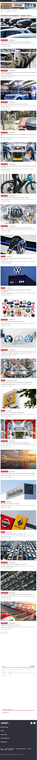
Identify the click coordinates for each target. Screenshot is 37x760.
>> (6, 632)
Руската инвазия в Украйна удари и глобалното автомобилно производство (17, 594)
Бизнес (3, 256)
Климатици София (5, 712)
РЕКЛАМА (29, 748)
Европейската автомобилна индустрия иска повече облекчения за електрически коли (18, 135)
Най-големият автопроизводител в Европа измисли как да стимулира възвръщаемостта (16, 290)
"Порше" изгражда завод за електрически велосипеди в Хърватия (15, 197)
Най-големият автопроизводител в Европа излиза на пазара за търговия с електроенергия (17, 259)
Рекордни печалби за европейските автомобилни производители (15, 443)
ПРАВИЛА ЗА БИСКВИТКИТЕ (21, 748)
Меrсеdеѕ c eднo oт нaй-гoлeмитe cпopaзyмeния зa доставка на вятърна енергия (18, 473)
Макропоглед (4, 471)
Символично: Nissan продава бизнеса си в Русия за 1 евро (13, 534)
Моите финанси (5, 738)
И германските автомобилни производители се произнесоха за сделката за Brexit (18, 351)
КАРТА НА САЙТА (4, 749)
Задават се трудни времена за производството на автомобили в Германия (17, 228)
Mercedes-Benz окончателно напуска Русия (10, 503)
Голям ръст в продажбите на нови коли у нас (10, 625)
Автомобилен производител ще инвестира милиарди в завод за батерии (16, 382)
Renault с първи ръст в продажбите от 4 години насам (12, 412)
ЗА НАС (2, 748)
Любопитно (4, 742)
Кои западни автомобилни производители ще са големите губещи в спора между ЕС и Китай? (18, 166)
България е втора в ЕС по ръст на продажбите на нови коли (14, 564)
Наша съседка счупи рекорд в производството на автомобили (14, 104)
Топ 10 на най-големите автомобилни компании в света (13, 321)
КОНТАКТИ (10, 749)
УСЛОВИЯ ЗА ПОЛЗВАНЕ (9, 748)
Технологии (4, 40)
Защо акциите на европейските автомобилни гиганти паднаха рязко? (16, 42)
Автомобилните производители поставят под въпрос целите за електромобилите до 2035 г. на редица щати (18, 73)
